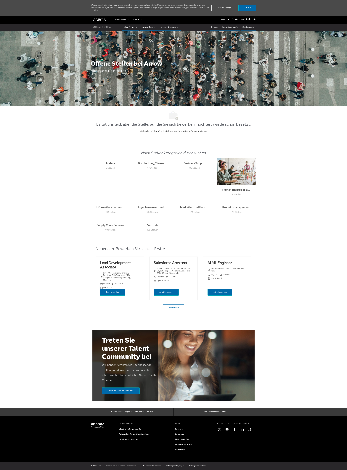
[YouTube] (227, 429)
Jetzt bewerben (112, 292)
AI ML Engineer (220, 263)
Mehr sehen (173, 308)
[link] (103, 425)
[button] (224, 19)
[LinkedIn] (242, 429)
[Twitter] (219, 429)
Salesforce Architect (170, 263)
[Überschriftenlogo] (100, 20)
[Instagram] (249, 429)
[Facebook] (234, 429)
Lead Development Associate (115, 265)
